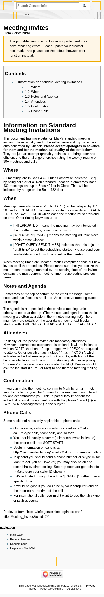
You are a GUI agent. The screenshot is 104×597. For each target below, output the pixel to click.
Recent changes (20, 539)
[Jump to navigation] (7, 5)
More (26, 14)
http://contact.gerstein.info (80, 467)
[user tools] (96, 5)
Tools (99, 14)
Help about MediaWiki (23, 548)
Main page (16, 534)
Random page (18, 543)
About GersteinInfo (51, 588)
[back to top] (52, 561)
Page (15, 14)
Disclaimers (74, 588)
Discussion (19, 14)
